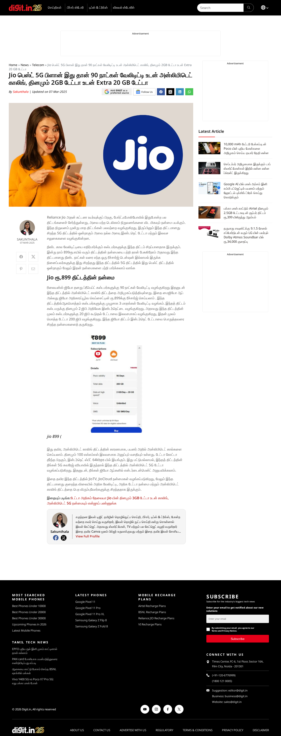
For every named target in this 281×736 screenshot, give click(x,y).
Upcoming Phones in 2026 (29, 624)
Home (13, 65)
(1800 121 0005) (222, 681)
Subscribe (238, 638)
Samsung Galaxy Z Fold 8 (91, 626)
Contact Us (101, 730)
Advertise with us (133, 730)
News (25, 65)
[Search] (248, 8)
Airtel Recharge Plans (152, 606)
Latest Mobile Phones (26, 630)
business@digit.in (236, 696)
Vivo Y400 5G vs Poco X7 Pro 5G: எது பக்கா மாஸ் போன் (33, 681)
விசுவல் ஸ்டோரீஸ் (123, 7)
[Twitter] (64, 538)
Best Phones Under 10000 (29, 606)
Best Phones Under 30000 (29, 618)
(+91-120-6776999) (224, 675)
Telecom (38, 65)
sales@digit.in (233, 702)
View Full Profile (88, 536)
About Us (77, 730)
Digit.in (26, 709)
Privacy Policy (232, 730)
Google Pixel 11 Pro (88, 608)
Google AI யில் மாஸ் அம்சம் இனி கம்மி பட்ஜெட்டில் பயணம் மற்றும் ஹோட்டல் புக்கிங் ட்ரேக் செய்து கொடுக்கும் (245, 190)
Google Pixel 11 (85, 602)
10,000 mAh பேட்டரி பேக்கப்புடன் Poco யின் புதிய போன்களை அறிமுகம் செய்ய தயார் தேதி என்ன (246, 148)
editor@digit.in (238, 690)
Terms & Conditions (198, 730)
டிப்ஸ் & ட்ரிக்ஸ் (98, 7)
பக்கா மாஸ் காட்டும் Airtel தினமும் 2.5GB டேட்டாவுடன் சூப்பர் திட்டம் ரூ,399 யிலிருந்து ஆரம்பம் (246, 212)
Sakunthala (21, 92)
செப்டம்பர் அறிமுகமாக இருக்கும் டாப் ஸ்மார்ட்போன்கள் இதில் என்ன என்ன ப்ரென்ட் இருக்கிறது (247, 168)
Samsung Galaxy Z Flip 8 (91, 620)
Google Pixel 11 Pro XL (89, 614)
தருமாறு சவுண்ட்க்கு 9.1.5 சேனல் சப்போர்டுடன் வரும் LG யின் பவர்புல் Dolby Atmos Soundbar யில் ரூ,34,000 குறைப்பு (246, 235)
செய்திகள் (54, 7)
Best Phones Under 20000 (29, 612)
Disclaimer (261, 730)
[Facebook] (56, 538)
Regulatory (164, 730)
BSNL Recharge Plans (152, 612)
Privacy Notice (229, 630)
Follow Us (147, 91)
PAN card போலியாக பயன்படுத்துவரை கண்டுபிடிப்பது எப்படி (35, 661)
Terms (215, 630)
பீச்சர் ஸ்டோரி (75, 7)
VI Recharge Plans (150, 624)
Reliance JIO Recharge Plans (156, 618)
